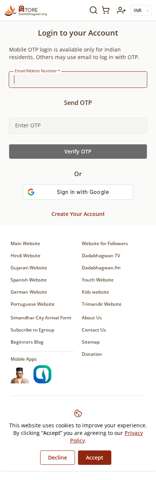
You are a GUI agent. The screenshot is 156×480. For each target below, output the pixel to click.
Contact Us (94, 330)
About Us (92, 317)
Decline (57, 457)
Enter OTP (28, 125)
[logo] (26, 10)
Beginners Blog (27, 342)
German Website (29, 292)
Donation (92, 354)
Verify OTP (78, 151)
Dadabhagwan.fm (101, 267)
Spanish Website (29, 280)
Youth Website (98, 280)
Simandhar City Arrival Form (41, 317)
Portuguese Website (33, 304)
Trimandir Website (102, 304)
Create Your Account (78, 213)
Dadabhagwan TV (101, 255)
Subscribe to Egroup (32, 330)
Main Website (25, 243)
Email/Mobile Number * (37, 70)
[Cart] (107, 10)
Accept (94, 457)
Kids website (95, 292)
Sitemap (91, 342)
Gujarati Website (29, 267)
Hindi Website (26, 255)
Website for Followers (105, 243)
